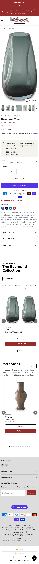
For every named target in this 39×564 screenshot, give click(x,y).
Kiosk (28, 530)
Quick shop (20, 339)
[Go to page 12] (29, 446)
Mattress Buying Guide (18, 532)
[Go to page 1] (17, 351)
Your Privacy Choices (18, 530)
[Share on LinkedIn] (10, 208)
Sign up (31, 493)
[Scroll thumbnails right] (36, 108)
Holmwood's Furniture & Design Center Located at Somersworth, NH (18, 535)
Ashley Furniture (9, 123)
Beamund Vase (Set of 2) (14, 332)
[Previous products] (4, 321)
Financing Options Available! (13, 201)
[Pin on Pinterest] (14, 208)
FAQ (33, 530)
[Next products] (35, 321)
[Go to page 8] (22, 446)
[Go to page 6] (18, 446)
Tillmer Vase (9, 419)
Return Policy (6, 530)
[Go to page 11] (27, 446)
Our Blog (19, 538)
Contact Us (18, 526)
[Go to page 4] (15, 446)
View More (9, 278)
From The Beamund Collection (11, 116)
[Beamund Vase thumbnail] (3, 108)
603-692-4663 (11, 152)
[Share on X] (6, 208)
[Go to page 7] (20, 446)
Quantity (4, 167)
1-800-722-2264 (12, 154)
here (25, 146)
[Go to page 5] (16, 446)
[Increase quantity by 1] (19, 171)
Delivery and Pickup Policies (10, 528)
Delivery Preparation (28, 528)
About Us (10, 526)
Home (3, 28)
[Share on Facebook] (2, 208)
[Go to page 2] (19, 350)
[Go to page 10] (25, 446)
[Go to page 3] (21, 350)
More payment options (19, 190)
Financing (27, 526)
